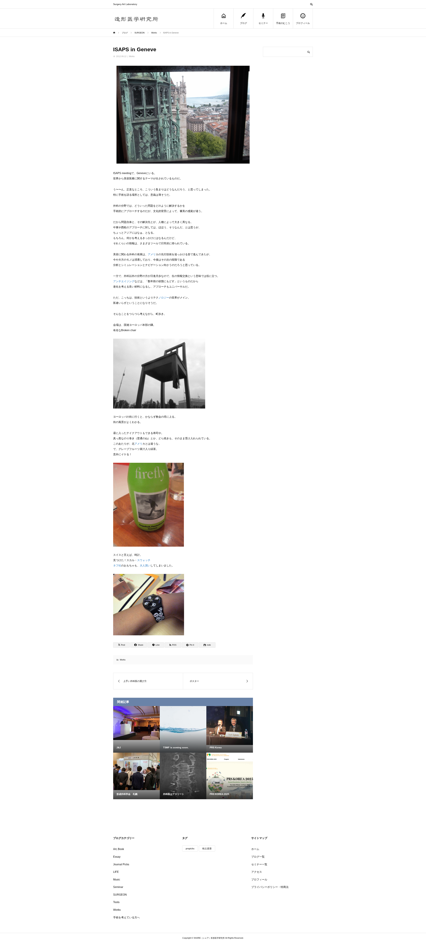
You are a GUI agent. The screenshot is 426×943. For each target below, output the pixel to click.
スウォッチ (143, 560)
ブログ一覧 (258, 856)
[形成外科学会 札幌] (136, 771)
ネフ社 (117, 565)
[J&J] (136, 723)
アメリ (152, 254)
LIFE (116, 871)
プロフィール (303, 23)
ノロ (161, 297)
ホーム (223, 23)
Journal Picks (121, 864)
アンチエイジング (123, 281)
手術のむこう (283, 23)
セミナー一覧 (259, 864)
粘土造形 (207, 848)
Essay (116, 856)
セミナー (263, 23)
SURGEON (120, 894)
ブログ (243, 23)
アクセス (256, 871)
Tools (116, 902)
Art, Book (118, 849)
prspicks (190, 848)
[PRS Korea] (229, 725)
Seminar (118, 887)
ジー (166, 297)
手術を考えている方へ (126, 917)
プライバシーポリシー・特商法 (270, 887)
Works (132, 56)
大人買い (145, 565)
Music (116, 879)
